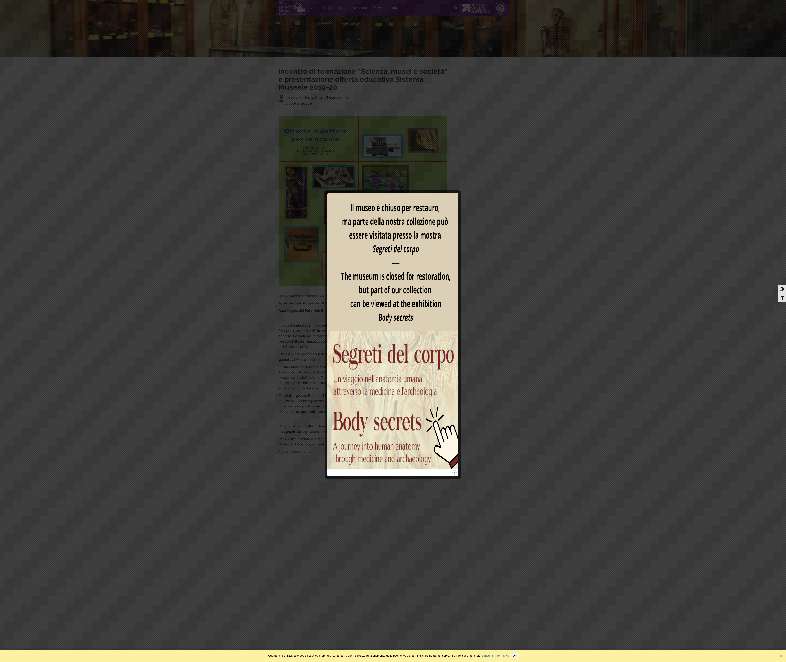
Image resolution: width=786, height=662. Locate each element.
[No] (781, 656)
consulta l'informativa (495, 655)
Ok (514, 655)
